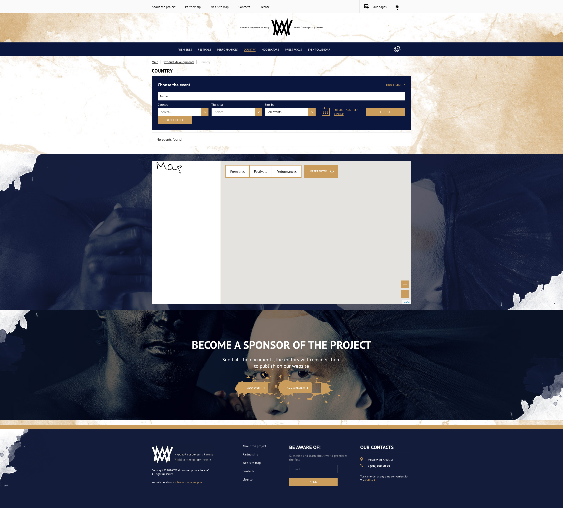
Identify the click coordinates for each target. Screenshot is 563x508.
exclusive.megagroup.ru (187, 482)
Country (250, 49)
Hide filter (394, 85)
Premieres (185, 49)
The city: (217, 105)
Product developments (179, 62)
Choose (385, 112)
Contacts (244, 7)
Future (339, 109)
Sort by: (270, 105)
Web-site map (219, 7)
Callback (370, 480)
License (265, 7)
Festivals (204, 49)
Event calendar (319, 49)
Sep (356, 109)
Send (313, 482)
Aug (348, 109)
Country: (163, 105)
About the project (163, 7)
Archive (339, 114)
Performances (227, 49)
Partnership (193, 7)
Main (155, 62)
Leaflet (406, 302)
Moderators (270, 49)
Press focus (293, 49)
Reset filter (174, 120)
